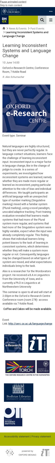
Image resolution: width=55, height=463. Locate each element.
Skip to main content (11, 5)
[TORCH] (27, 367)
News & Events (18, 28)
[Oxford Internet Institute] (13, 417)
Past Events (37, 28)
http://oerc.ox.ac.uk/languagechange (30, 323)
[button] (50, 11)
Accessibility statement (16, 436)
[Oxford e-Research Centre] (13, 343)
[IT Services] (37, 343)
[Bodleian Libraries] (18, 392)
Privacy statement (41, 436)
